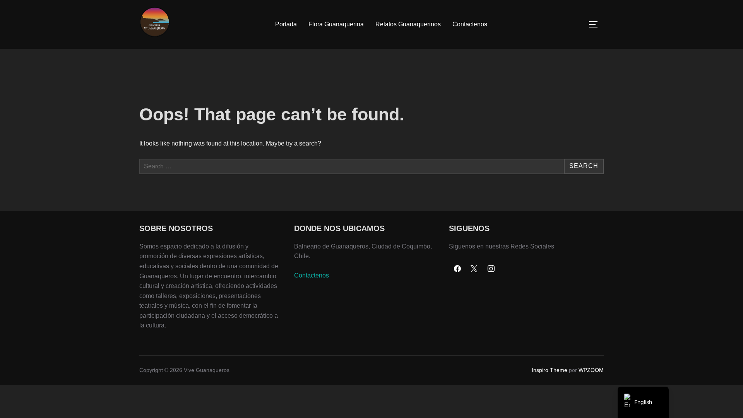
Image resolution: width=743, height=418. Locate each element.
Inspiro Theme (549, 370)
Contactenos (469, 24)
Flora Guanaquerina (336, 24)
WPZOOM (591, 370)
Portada (286, 24)
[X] (474, 269)
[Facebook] (457, 269)
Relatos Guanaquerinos (408, 24)
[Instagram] (491, 269)
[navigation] (643, 402)
